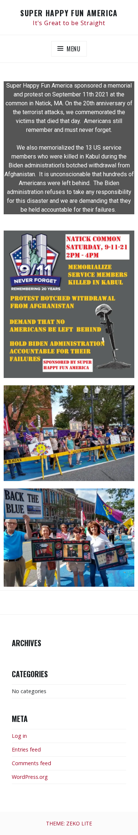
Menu (74, 48)
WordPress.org (30, 776)
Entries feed (26, 749)
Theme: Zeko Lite (69, 823)
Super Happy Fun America (69, 12)
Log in (19, 735)
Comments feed (31, 763)
